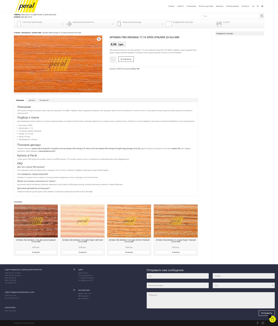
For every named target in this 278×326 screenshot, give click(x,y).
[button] (99, 39)
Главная (171, 6)
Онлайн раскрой (232, 6)
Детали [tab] (32, 100)
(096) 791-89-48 (10, 280)
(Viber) (18, 273)
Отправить (266, 313)
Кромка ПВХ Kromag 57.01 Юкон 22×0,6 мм (82, 148)
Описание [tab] (20, 100)
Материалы (26, 33)
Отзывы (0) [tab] (44, 100)
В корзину (126, 59)
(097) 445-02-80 (50, 15)
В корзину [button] (36, 252)
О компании (191, 6)
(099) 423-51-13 (26, 15)
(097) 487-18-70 (26, 17)
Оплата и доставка (206, 6)
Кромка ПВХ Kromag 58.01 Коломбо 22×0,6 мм (48, 148)
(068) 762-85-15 (38, 15)
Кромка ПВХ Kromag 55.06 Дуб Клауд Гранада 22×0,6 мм (119, 148)
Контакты (245, 6)
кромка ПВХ (176, 148)
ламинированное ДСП (47, 151)
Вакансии (219, 6)
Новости (180, 6)
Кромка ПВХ (36, 33)
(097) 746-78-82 (10, 311)
